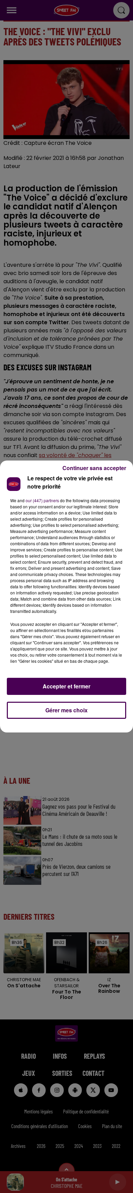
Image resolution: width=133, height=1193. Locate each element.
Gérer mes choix (66, 710)
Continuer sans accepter (94, 468)
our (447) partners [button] (42, 500)
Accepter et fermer (66, 686)
